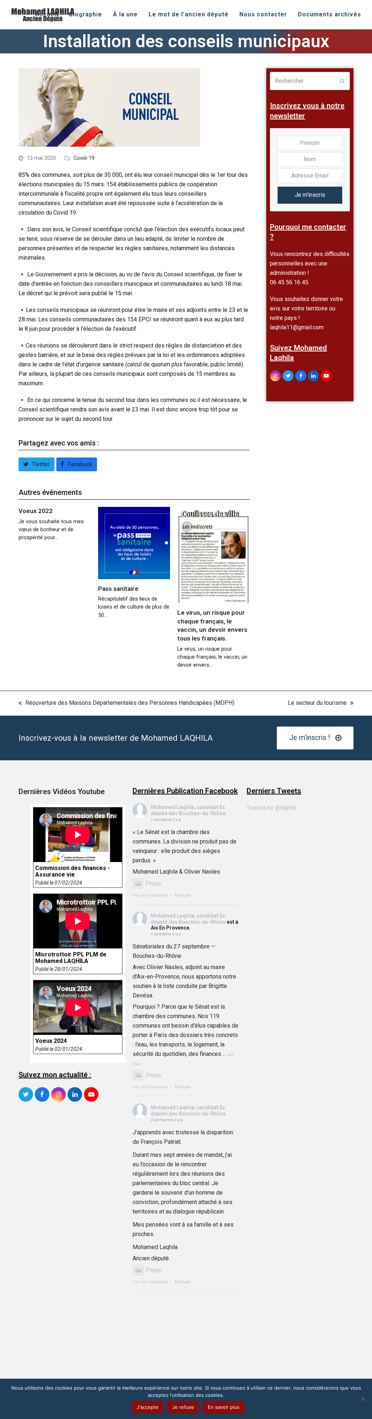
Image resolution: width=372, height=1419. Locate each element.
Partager (183, 895)
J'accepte (147, 1407)
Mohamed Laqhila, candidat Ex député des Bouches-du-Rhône (188, 810)
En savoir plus (223, 1407)
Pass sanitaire (118, 588)
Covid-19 (83, 158)
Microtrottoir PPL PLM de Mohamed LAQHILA (70, 957)
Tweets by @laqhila (271, 807)
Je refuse (183, 1407)
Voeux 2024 (51, 1041)
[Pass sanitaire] (134, 542)
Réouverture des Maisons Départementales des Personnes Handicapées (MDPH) (126, 703)
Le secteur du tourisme (317, 703)
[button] (36, 464)
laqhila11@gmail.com (297, 327)
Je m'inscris (310, 194)
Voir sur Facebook (150, 895)
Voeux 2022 (36, 511)
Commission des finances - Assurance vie (72, 871)
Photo (153, 883)
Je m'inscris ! (309, 737)
